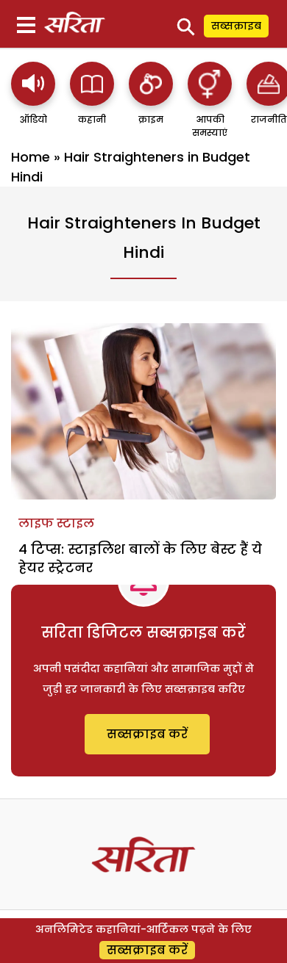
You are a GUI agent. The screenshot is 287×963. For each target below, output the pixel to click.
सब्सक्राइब (236, 25)
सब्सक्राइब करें (147, 734)
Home (30, 157)
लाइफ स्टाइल (56, 523)
